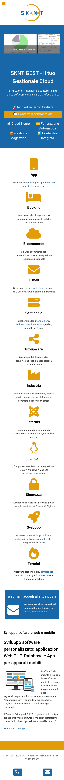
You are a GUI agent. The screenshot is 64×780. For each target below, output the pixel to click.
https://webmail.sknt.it (35, 611)
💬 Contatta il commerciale (33, 114)
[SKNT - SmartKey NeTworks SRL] (32, 12)
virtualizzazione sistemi (33, 473)
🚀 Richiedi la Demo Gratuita (32, 107)
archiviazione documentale (30, 324)
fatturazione (42, 320)
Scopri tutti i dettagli (14, 728)
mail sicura (38, 288)
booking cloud (38, 215)
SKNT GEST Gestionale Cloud (21, 49)
